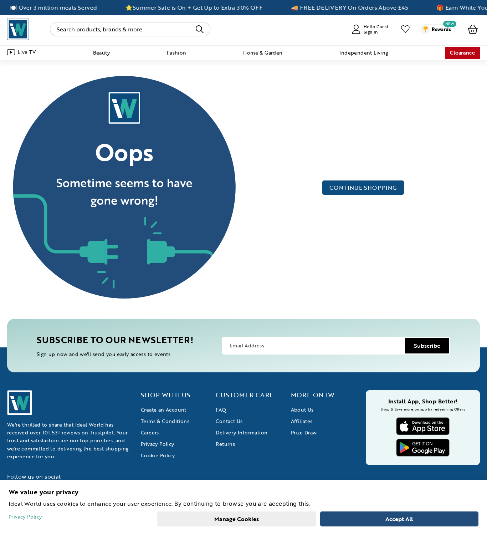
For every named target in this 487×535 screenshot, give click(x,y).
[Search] (199, 29)
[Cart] (473, 29)
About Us (302, 409)
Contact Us (229, 421)
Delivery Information (241, 432)
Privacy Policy (157, 444)
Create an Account (163, 409)
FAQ (221, 409)
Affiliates (302, 421)
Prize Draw (304, 432)
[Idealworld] (18, 29)
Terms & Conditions (165, 421)
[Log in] (405, 29)
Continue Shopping (363, 187)
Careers (150, 432)
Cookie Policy (158, 455)
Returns (225, 444)
